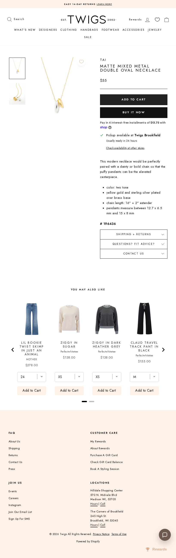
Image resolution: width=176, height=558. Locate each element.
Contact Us (133, 254)
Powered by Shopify (88, 541)
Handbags (89, 30)
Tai (103, 59)
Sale (88, 37)
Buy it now (134, 112)
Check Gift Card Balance (106, 462)
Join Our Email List (20, 512)
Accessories (134, 30)
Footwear (110, 30)
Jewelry (155, 30)
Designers (48, 30)
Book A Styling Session (104, 469)
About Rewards (99, 448)
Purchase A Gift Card (104, 455)
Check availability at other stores (125, 148)
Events (13, 491)
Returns (13, 455)
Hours (94, 504)
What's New (25, 30)
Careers (13, 498)
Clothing (69, 30)
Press (12, 469)
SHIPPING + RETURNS (133, 234)
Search (19, 18)
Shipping (14, 448)
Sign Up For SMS (19, 519)
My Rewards (98, 441)
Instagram (15, 505)
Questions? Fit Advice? (134, 244)
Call (102, 504)
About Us (14, 441)
